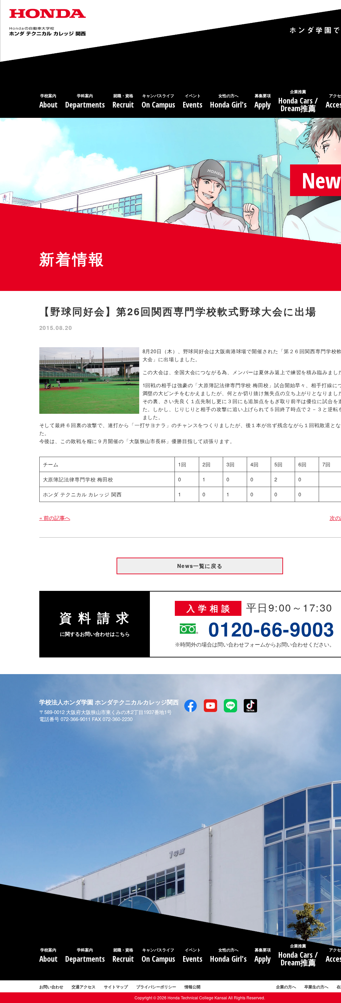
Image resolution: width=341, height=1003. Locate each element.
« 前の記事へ (54, 518)
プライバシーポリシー (156, 987)
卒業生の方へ (316, 987)
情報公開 (192, 987)
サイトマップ (116, 987)
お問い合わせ (51, 987)
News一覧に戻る (199, 566)
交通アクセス (84, 987)
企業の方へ (286, 987)
